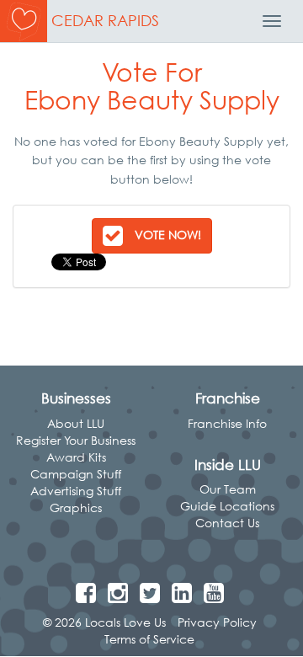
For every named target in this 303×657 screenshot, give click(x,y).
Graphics (76, 507)
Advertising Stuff (75, 490)
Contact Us (227, 522)
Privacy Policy (217, 622)
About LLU (75, 423)
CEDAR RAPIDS (105, 20)
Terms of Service (149, 639)
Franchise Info (227, 423)
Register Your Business (76, 440)
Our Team (227, 489)
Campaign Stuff (75, 474)
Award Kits (76, 457)
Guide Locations (227, 506)
